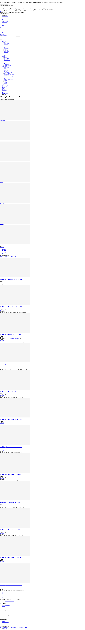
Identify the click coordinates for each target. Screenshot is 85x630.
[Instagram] (2, 19)
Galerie (3, 24)
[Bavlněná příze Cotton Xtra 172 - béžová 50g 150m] (15, 555)
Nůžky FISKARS (7, 70)
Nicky (5, 49)
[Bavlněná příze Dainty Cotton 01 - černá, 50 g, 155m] (15, 277)
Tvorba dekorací (6, 75)
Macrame (3, 56)
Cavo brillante (6, 61)
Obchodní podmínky (5, 21)
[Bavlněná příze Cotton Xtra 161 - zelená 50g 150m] (15, 444)
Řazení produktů (3, 255)
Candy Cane (6, 54)
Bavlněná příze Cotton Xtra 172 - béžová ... (11, 557)
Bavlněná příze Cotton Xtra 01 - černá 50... (11, 502)
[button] (0, 27)
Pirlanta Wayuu (6, 48)
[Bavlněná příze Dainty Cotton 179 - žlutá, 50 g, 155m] (15, 332)
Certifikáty (4, 608)
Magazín (3, 23)
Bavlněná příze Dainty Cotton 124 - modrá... (11, 306)
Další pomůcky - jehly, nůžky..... (9, 74)
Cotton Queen (6, 50)
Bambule (5, 78)
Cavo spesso (6, 59)
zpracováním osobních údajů (9, 601)
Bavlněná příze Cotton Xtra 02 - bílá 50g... (11, 529)
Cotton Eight (6, 55)
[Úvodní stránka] (3, 35)
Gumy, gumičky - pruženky (8, 76)
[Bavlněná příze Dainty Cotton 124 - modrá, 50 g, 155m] (15, 304)
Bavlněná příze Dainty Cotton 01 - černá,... (11, 279)
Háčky (5, 68)
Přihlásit (18, 599)
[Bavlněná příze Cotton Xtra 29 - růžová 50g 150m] (15, 389)
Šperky (5, 81)
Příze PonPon (6, 43)
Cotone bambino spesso (8, 65)
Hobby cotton (6, 58)
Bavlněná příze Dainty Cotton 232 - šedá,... (11, 364)
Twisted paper (6, 64)
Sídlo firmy (4, 621)
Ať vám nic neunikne (3, 599)
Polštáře (5, 83)
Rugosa (5, 57)
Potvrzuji (1, 11)
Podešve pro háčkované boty (8, 79)
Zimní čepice (6, 80)
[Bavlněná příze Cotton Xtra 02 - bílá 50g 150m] (15, 527)
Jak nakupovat (4, 22)
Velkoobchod (4, 25)
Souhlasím (6, 4)
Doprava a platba (5, 607)
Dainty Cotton (6, 51)
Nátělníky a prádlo (7, 82)
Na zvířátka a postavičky (8, 71)
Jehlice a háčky (4, 66)
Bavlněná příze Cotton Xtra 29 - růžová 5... (11, 391)
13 (2, 597)
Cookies (3, 606)
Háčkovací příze (4, 46)
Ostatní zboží (4, 69)
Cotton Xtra (6, 52)
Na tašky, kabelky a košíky (8, 72)
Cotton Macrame (7, 60)
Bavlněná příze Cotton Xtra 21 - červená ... (11, 419)
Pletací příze (4, 41)
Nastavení (2, 4)
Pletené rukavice (6, 77)
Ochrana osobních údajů (6, 605)
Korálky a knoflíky (7, 73)
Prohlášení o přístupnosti (4, 627)
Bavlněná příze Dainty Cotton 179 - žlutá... (11, 334)
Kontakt (3, 87)
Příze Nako (6, 44)
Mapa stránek (19, 627)
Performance (2, 247)
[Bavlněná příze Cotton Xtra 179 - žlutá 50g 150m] (15, 472)
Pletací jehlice (6, 67)
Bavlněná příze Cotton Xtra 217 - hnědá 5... (11, 585)
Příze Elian (6, 42)
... (2, 596)
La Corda (5, 62)
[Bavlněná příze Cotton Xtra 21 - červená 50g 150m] (15, 417)
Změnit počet (2, 338)
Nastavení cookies (24, 627)
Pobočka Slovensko (5, 622)
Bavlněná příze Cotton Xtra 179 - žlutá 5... (11, 474)
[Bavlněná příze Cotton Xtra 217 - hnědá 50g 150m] (15, 582)
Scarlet (5, 47)
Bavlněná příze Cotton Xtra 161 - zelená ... (11, 447)
